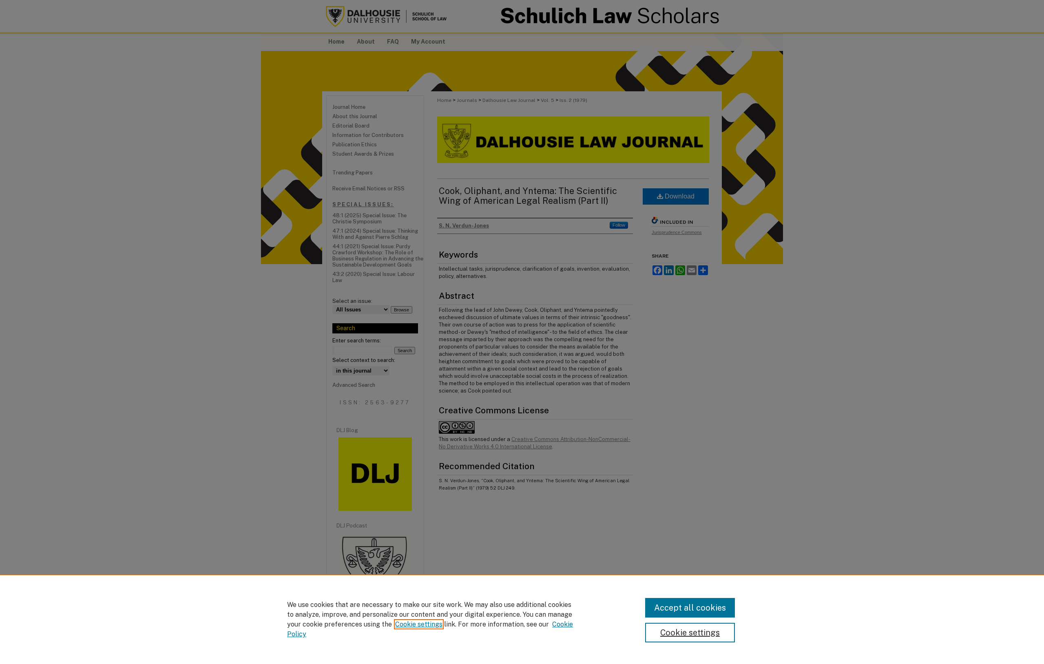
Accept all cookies (690, 608)
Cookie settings (418, 624)
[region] (522, 619)
